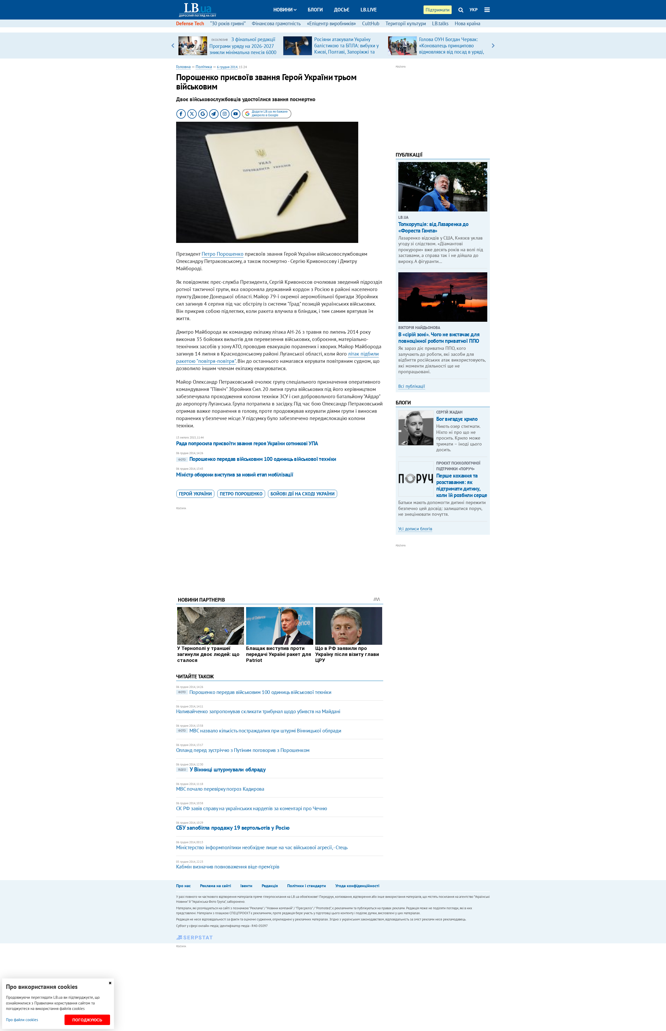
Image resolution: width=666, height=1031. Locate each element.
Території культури (406, 23)
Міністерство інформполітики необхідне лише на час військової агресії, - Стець (262, 847)
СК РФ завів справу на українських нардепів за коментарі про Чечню (251, 808)
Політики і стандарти (306, 885)
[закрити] (110, 983)
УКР (474, 9)
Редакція (270, 885)
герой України (195, 494)
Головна (183, 66)
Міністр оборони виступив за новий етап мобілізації (234, 474)
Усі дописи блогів (415, 529)
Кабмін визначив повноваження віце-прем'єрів (227, 866)
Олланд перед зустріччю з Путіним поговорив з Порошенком (243, 750)
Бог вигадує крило (457, 418)
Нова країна (467, 23)
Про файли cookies (22, 1019)
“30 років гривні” (228, 23)
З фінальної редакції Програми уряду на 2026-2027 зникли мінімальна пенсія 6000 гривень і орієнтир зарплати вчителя (242, 52)
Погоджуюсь (87, 1020)
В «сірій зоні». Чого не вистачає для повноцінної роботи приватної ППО (438, 337)
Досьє (341, 10)
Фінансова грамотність (276, 23)
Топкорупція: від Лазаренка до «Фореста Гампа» (433, 227)
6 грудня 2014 (227, 67)
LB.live (369, 10)
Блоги (315, 10)
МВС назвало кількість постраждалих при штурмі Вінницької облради (259, 730)
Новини (283, 10)
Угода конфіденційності (357, 885)
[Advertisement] (279, 547)
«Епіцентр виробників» (331, 23)
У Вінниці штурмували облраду (222, 769)
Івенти (246, 885)
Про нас (183, 885)
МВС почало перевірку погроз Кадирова (220, 788)
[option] (228, 46)
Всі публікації (411, 386)
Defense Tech (190, 23)
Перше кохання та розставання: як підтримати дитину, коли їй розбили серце (461, 485)
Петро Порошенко (223, 253)
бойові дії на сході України (303, 494)
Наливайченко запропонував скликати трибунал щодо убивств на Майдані (258, 711)
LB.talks (440, 23)
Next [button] (493, 46)
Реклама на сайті (215, 885)
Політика (204, 66)
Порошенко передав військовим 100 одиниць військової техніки (257, 458)
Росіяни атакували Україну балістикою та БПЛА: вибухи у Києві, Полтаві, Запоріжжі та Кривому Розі (346, 48)
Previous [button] (173, 46)
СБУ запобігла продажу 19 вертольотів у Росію (233, 827)
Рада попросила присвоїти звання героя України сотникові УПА (247, 443)
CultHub (370, 23)
